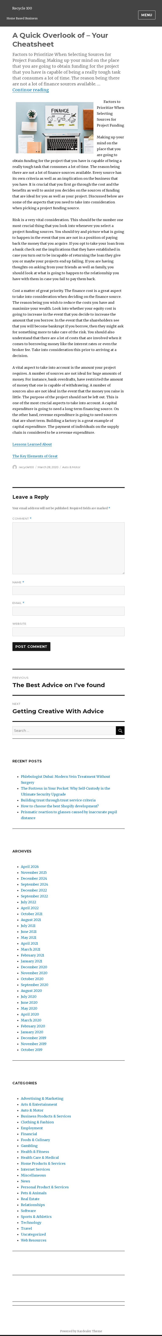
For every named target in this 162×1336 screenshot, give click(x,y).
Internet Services (35, 1169)
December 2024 (34, 878)
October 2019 (31, 1050)
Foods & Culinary (35, 1140)
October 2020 (32, 979)
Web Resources (33, 1240)
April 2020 (30, 1014)
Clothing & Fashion (37, 1122)
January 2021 (31, 961)
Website (19, 623)
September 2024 (34, 884)
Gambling (29, 1146)
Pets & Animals (34, 1193)
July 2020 (28, 996)
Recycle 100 (22, 8)
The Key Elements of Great (35, 456)
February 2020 (33, 1026)
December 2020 (34, 967)
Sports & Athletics (36, 1216)
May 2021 (28, 937)
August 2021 (31, 920)
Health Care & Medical (40, 1157)
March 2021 (30, 949)
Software (28, 1211)
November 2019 (33, 1044)
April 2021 (29, 943)
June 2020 (29, 1002)
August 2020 (31, 991)
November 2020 (34, 973)
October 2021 (31, 914)
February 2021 (32, 955)
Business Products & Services (46, 1116)
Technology (31, 1222)
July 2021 (28, 926)
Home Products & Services (43, 1163)
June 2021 (28, 931)
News (25, 1181)
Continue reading (30, 89)
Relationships (33, 1205)
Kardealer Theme (89, 1331)
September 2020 (34, 985)
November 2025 (34, 872)
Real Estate (30, 1199)
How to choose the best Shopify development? (60, 806)
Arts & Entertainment (39, 1104)
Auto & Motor (71, 467)
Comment (22, 518)
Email (18, 603)
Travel (26, 1228)
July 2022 (28, 902)
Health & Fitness (35, 1152)
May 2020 (29, 1008)
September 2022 (34, 896)
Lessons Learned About (32, 444)
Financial (29, 1134)
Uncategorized (33, 1234)
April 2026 (30, 867)
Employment (32, 1128)
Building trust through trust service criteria (58, 800)
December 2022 (34, 890)
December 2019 (33, 1038)
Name (18, 582)
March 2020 (31, 1020)
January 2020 (32, 1032)
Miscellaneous (33, 1175)
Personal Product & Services (45, 1187)
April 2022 (30, 908)
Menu (146, 15)
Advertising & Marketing (42, 1098)
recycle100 (26, 467)
